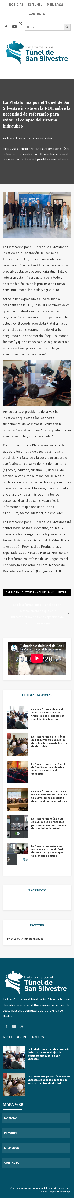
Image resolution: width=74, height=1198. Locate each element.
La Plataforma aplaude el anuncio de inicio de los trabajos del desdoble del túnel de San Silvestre (47, 714)
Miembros (55, 4)
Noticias (16, 4)
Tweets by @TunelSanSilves (25, 938)
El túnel (35, 4)
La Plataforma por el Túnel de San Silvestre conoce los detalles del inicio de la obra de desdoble (49, 741)
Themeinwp (64, 1191)
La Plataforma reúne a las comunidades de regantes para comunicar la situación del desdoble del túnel (48, 823)
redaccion (46, 138)
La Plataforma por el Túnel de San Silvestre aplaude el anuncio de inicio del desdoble (48, 768)
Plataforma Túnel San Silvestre (44, 592)
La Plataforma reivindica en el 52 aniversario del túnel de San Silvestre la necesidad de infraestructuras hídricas (49, 796)
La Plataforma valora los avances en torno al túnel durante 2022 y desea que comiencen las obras (47, 850)
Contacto (37, 13)
